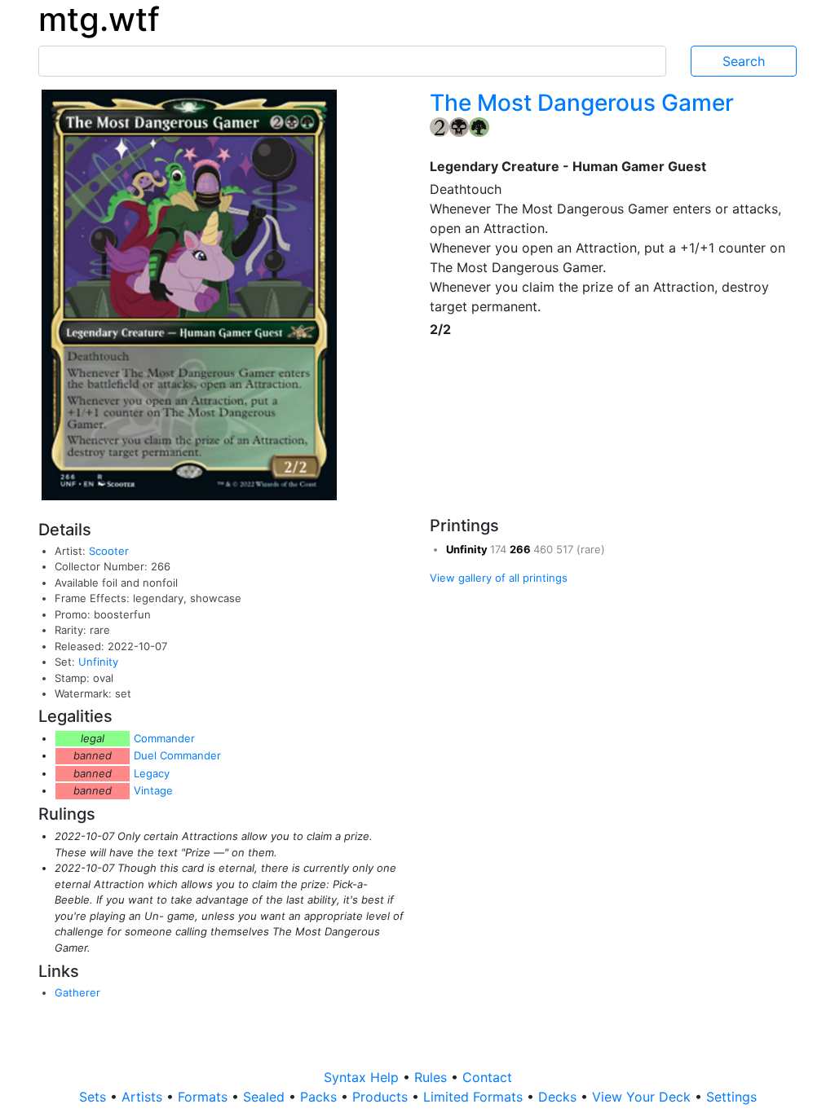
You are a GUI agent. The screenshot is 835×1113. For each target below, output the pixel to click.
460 (544, 549)
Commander (164, 738)
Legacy (152, 773)
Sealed (266, 1097)
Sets (94, 1097)
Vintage (153, 790)
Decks (559, 1097)
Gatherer (77, 992)
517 (566, 549)
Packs (320, 1097)
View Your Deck (643, 1097)
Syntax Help (363, 1077)
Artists (143, 1097)
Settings (731, 1097)
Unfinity (98, 661)
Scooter (109, 550)
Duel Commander (177, 755)
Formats (205, 1097)
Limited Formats (475, 1097)
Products (382, 1097)
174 (500, 549)
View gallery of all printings (499, 577)
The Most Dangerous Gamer (582, 103)
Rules (432, 1077)
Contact (487, 1077)
